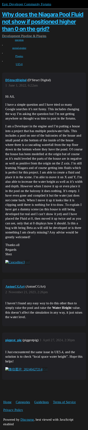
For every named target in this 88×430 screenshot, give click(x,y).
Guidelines (41, 402)
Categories (23, 402)
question (19, 40)
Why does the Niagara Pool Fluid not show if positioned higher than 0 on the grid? (42, 21)
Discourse (27, 419)
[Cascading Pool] (17, 262)
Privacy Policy (13, 410)
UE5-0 (19, 64)
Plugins (19, 56)
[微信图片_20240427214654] (26, 369)
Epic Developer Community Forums (26, 4)
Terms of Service (64, 402)
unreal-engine (19, 48)
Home (7, 402)
